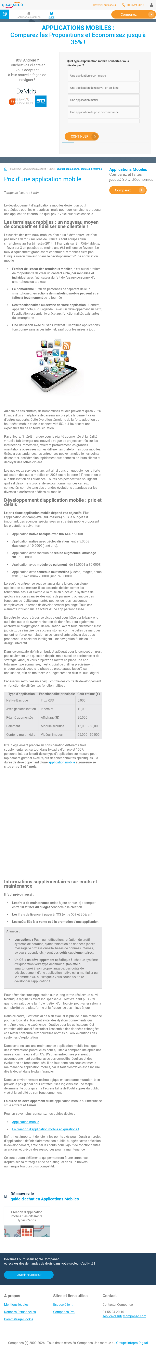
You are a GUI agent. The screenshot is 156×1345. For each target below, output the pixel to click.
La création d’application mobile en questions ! (45, 1129)
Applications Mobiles (34, 169)
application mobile (61, 762)
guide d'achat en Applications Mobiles (45, 1199)
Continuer (79, 136)
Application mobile (25, 1122)
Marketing (15, 169)
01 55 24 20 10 (113, 1312)
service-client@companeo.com (124, 1316)
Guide (52, 169)
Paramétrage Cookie (18, 1319)
